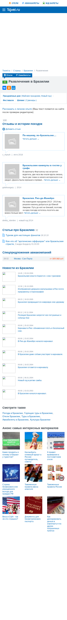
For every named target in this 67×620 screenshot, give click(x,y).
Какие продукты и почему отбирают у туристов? (10, 454)
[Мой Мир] (13, 88)
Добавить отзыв (13, 129)
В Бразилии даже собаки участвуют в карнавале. (40, 354)
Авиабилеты (32, 3)
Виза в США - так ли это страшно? (10, 518)
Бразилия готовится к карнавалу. (33, 367)
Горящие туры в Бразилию (38, 413)
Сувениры (30, 100)
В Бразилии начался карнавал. (32, 393)
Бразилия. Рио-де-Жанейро (38, 198)
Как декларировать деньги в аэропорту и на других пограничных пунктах (54, 524)
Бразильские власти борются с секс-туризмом (39, 276)
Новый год (46, 96)
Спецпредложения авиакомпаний (26, 252)
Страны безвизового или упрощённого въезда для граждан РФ (10, 489)
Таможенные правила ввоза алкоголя (31, 486)
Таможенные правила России (54, 485)
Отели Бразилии (11, 416)
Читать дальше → (31, 139)
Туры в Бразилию (30, 416)
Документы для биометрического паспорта (33, 519)
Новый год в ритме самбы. (30, 380)
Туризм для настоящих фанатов (23, 235)
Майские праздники (31, 96)
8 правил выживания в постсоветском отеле (54, 455)
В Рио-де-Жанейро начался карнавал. (35, 341)
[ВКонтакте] (4, 88)
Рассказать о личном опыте (17, 109)
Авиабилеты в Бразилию (15, 419)
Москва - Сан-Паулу (23, 259)
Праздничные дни (11, 96)
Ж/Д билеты (52, 3)
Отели (15, 3)
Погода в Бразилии (12, 413)
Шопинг (20, 100)
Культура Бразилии (40, 419)
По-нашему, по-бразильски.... (39, 135)
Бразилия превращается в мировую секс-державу (41, 302)
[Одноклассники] (9, 88)
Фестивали (8, 100)
